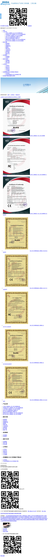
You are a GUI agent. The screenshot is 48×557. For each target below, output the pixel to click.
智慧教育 (8, 43)
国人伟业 (44, 511)
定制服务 (8, 60)
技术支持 (5, 530)
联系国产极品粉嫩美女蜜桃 (9, 75)
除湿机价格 (38, 518)
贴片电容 (24, 519)
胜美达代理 (7, 518)
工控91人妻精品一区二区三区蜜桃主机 (14, 32)
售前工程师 (5, 531)
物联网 (7, 47)
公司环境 (8, 69)
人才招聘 (8, 70)
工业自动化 (8, 49)
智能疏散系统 (16, 515)
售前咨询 (5, 528)
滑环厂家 (20, 518)
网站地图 (19, 513)
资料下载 (8, 61)
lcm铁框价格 (28, 519)
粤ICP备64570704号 (32, 511)
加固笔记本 (19, 519)
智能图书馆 (8, 45)
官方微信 (7, 25)
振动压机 (41, 515)
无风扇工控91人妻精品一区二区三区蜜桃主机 (16, 34)
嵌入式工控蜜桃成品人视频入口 (13, 38)
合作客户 (8, 57)
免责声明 (2, 513)
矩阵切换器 (7, 520)
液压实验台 (28, 518)
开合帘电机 (9, 519)
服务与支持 (5, 58)
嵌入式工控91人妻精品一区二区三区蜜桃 (15, 40)
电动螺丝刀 (14, 519)
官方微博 (2, 25)
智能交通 (8, 48)
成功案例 (5, 55)
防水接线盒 (33, 518)
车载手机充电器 (13, 520)
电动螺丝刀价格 (34, 519)
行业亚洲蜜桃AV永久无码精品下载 (13, 74)
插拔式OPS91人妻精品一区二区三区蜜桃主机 (15, 39)
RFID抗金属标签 (35, 515)
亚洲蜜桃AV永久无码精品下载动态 (10, 71)
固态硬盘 (10, 517)
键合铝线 (6, 517)
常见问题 (8, 62)
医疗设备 (8, 52)
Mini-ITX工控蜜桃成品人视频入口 (13, 36)
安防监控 (8, 44)
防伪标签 (42, 518)
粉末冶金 (16, 518)
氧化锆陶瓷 (12, 518)
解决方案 (5, 42)
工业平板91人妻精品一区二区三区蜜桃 (14, 35)
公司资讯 (8, 73)
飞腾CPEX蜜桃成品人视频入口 (27, 517)
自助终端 (8, 51)
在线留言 (30, 25)
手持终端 (4, 519)
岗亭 (3, 520)
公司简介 (5, 64)
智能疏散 (11, 515)
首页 (4, 30)
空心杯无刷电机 (37, 517)
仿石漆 (7, 515)
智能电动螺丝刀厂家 (16, 517)
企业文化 (8, 66)
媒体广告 (8, 53)
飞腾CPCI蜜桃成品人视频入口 (25, 515)
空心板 (24, 518)
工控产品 (5, 31)
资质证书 (8, 68)
